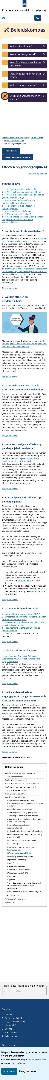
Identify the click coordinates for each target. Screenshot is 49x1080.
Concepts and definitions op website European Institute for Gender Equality (24, 618)
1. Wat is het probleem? (14, 777)
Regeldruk (11, 879)
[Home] (3, 18)
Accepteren (9, 1071)
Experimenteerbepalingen (17, 860)
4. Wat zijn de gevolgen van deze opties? (20, 787)
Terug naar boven (10, 288)
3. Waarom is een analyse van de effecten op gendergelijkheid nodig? (23, 196)
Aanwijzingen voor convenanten (19, 809)
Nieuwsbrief (10, 1025)
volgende (41, 173)
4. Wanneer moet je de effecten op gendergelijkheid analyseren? (19, 201)
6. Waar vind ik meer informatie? (19, 211)
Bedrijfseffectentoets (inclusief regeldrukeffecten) (19, 826)
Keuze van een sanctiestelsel (18, 870)
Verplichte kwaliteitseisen (14, 140)
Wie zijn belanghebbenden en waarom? (20, 773)
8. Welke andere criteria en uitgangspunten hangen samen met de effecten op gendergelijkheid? (22, 219)
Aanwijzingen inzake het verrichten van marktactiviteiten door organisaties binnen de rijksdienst (25, 803)
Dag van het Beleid (13, 1018)
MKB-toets (11, 876)
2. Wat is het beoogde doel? (16, 780)
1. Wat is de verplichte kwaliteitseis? (20, 189)
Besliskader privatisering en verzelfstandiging (24, 831)
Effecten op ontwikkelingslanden (20, 856)
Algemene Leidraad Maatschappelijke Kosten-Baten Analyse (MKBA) (25, 820)
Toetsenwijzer (10, 150)
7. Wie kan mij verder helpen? (17, 214)
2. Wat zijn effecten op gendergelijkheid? (22, 192)
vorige (33, 173)
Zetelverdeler (11, 1036)
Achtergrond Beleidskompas (16, 899)
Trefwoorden (11, 1032)
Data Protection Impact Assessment (21, 840)
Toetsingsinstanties (12, 895)
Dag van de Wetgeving (15, 1021)
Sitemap (9, 1028)
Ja (9, 991)
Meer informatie (19, 1063)
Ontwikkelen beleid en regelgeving (15, 138)
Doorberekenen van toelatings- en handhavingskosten (20, 848)
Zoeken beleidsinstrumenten (17, 157)
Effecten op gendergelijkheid (19, 853)
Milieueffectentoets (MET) (17, 873)
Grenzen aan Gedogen (16, 866)
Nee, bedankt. (28, 1071)
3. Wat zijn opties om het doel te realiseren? (22, 783)
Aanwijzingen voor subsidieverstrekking (22, 816)
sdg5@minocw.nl (10, 661)
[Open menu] (45, 18)
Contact (8, 1014)
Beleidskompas (37, 138)
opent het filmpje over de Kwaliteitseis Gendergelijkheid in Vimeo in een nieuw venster (24, 344)
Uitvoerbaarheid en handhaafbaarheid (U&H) (24, 892)
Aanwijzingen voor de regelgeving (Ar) (22, 812)
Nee (19, 991)
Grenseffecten (12, 863)
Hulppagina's (10, 902)
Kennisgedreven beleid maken (16, 794)
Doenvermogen (13, 844)
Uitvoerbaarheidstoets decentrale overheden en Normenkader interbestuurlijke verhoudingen (24, 886)
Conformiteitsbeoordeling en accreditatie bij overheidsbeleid (24, 835)
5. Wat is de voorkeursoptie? (16, 790)
